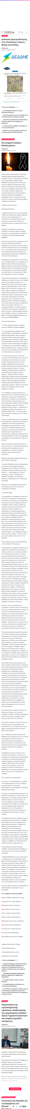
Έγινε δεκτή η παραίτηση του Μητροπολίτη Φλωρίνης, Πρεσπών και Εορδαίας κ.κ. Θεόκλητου (14, 121)
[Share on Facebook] (10, 1106)
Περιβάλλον (12, 1097)
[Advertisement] (15, 15)
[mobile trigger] (3, 32)
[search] (19, 32)
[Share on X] (13, 1106)
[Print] (20, 1106)
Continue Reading (15, 1089)
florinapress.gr (5, 48)
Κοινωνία (4, 35)
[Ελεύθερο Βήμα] (9, 32)
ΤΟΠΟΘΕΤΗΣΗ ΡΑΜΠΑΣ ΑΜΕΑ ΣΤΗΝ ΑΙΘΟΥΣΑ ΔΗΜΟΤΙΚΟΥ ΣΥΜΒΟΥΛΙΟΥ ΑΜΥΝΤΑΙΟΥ (13, 975)
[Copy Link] (16, 1106)
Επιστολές (4, 139)
